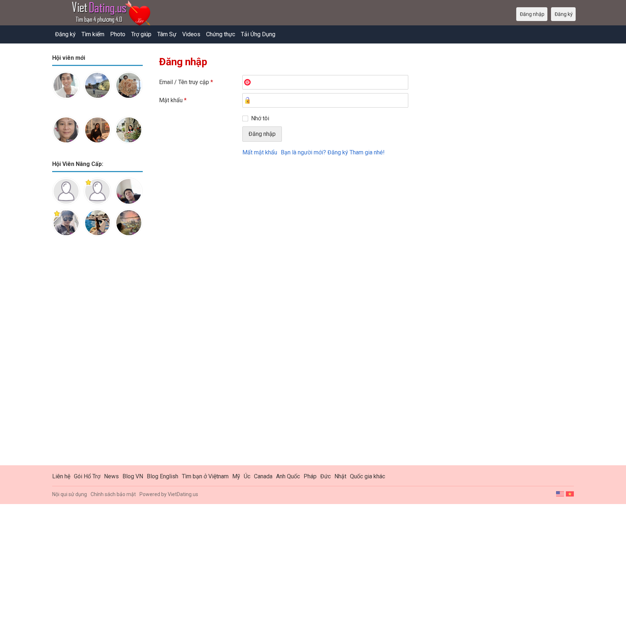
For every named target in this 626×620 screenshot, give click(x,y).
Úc (247, 476)
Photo (117, 34)
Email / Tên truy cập (186, 82)
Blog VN (132, 476)
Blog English (162, 476)
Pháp (310, 476)
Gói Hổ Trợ (87, 476)
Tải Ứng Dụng (258, 34)
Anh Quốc (288, 476)
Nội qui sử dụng (69, 494)
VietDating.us (183, 494)
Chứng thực (220, 34)
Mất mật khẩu (259, 152)
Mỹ (236, 476)
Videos (191, 34)
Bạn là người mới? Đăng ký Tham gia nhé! (333, 152)
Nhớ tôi (260, 118)
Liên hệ (61, 476)
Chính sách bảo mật (113, 494)
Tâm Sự (166, 34)
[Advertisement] (97, 356)
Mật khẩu (173, 100)
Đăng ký (65, 34)
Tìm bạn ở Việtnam (205, 476)
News (111, 476)
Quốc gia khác (367, 476)
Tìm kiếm (93, 34)
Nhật (340, 476)
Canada (263, 476)
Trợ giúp (141, 34)
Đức (325, 476)
